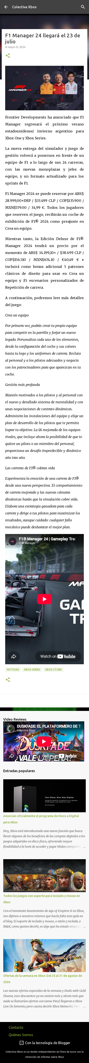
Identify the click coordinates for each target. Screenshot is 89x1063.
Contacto (16, 1027)
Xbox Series (32, 669)
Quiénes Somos (21, 1035)
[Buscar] (83, 7)
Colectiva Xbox (24, 7)
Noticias (13, 669)
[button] (7, 56)
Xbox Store (53, 669)
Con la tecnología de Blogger (47, 1043)
